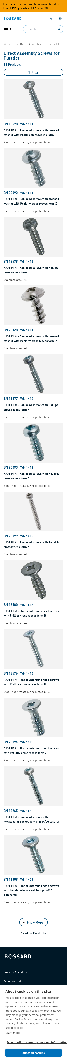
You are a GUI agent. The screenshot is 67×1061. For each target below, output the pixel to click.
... (13, 44)
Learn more (12, 1032)
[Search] (59, 29)
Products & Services (15, 971)
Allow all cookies (33, 1053)
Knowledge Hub (12, 980)
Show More (35, 922)
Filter (36, 72)
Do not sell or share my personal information (32, 1042)
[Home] (5, 44)
